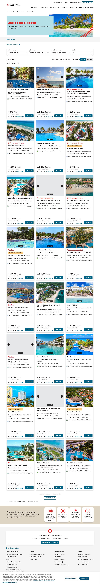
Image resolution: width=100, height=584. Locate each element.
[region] (50, 578)
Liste (90, 59)
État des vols (57, 562)
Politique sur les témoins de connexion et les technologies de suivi (15, 571)
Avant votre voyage (59, 554)
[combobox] (18, 52)
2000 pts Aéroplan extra (15, 409)
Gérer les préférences (70, 578)
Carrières (8, 559)
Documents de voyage (60, 564)
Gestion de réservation (86, 7)
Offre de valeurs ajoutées (75, 89)
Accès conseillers (57, 2)
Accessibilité (57, 556)
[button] (34, 7)
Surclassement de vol (84, 562)
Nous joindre (33, 559)
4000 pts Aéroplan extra (74, 145)
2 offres (11, 463)
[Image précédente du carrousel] (9, 77)
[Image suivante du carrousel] (32, 77)
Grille (83, 59)
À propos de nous (11, 556)
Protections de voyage (84, 554)
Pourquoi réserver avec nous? (14, 554)
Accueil (9, 12)
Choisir (30, 115)
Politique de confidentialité (13, 562)
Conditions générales (12, 44)
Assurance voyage (83, 556)
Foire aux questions (35, 556)
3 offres (11, 250)
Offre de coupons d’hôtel (46, 198)
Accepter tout (84, 578)
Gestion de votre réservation (38, 554)
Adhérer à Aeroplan (75, 2)
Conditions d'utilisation (12, 567)
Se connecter (88, 2)
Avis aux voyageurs (59, 559)
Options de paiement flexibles (86, 559)
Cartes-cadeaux (82, 564)
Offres (14, 12)
